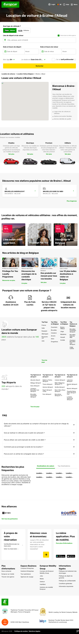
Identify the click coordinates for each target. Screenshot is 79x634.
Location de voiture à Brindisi (59, 473)
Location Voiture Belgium (25, 74)
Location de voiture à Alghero (69, 473)
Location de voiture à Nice (50, 477)
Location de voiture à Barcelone (40, 473)
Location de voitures (8, 74)
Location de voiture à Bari (50, 473)
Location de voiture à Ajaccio (69, 477)
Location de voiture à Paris (59, 477)
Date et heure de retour (49, 47)
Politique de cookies (21, 631)
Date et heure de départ (12, 47)
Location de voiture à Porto (40, 477)
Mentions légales (34, 631)
